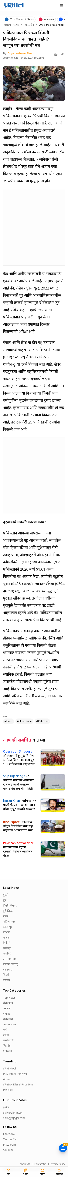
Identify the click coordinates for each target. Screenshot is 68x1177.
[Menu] (61, 5)
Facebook (9, 1134)
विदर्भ (6, 975)
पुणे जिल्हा (8, 911)
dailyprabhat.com (13, 1112)
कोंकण (6, 980)
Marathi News (11, 24)
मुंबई (5, 895)
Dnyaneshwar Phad (20, 53)
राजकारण (8, 1019)
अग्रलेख (7, 1008)
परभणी (6, 932)
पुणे (4, 900)
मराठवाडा (8, 969)
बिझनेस (7, 1045)
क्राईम (6, 1035)
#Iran (6, 1079)
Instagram (9, 1144)
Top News (9, 997)
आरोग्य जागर (9, 1024)
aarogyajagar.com (14, 1118)
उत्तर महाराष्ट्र (9, 959)
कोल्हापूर (7, 927)
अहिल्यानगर (9, 921)
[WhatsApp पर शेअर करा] (56, 54)
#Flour (8, 721)
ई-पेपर (6, 1107)
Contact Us (40, 1164)
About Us (25, 1164)
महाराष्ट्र (6, 1013)
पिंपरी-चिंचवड (10, 905)
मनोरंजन (7, 1051)
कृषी (5, 1029)
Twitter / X (9, 1139)
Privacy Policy (58, 1164)
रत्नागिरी (7, 953)
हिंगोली (6, 943)
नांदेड (5, 916)
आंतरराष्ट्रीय (29, 24)
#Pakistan (42, 721)
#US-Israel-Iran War (15, 1074)
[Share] (62, 54)
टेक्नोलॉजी (8, 1040)
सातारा (6, 937)
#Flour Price (24, 721)
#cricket (8, 1090)
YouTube (8, 1150)
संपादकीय (8, 1003)
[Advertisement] (34, 226)
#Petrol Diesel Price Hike (18, 1084)
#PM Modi (9, 1068)
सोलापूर (7, 948)
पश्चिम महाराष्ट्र (10, 964)
